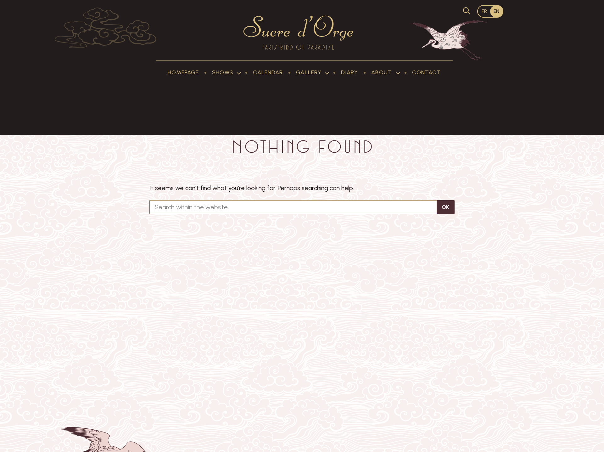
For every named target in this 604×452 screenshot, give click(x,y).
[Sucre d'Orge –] (298, 32)
